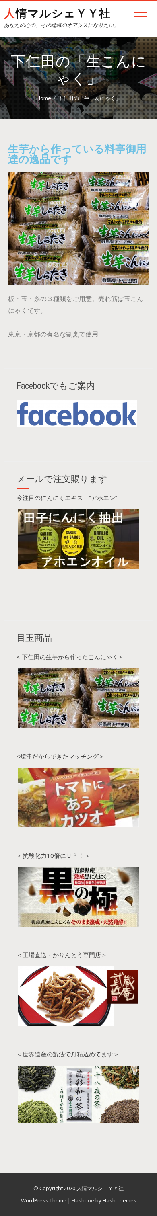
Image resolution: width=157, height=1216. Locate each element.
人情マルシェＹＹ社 (57, 13)
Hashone (83, 1200)
